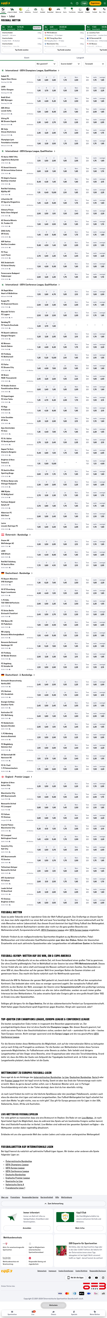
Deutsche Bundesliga (16, 1175)
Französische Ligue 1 (15, 1188)
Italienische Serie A (15, 1185)
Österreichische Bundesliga (19, 1161)
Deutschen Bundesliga (80, 1077)
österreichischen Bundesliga (47, 1077)
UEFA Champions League (52, 930)
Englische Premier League (18, 1178)
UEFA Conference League (17, 1171)
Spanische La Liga (14, 1181)
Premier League (12, 1081)
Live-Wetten (87, 1118)
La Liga (65, 1077)
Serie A (95, 1077)
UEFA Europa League (79, 930)
